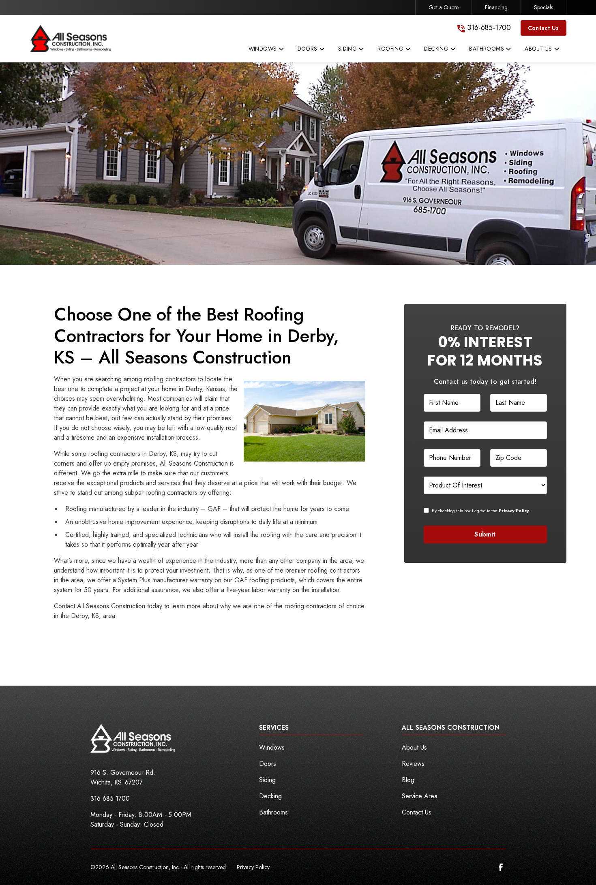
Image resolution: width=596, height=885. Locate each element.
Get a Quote (444, 7)
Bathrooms (273, 812)
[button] (266, 51)
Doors (267, 763)
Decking (270, 796)
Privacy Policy (253, 867)
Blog (408, 780)
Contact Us (543, 28)
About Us (414, 747)
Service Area (419, 796)
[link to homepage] (70, 38)
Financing (496, 7)
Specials (543, 7)
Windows (272, 747)
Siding (267, 780)
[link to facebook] (501, 867)
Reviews (413, 763)
